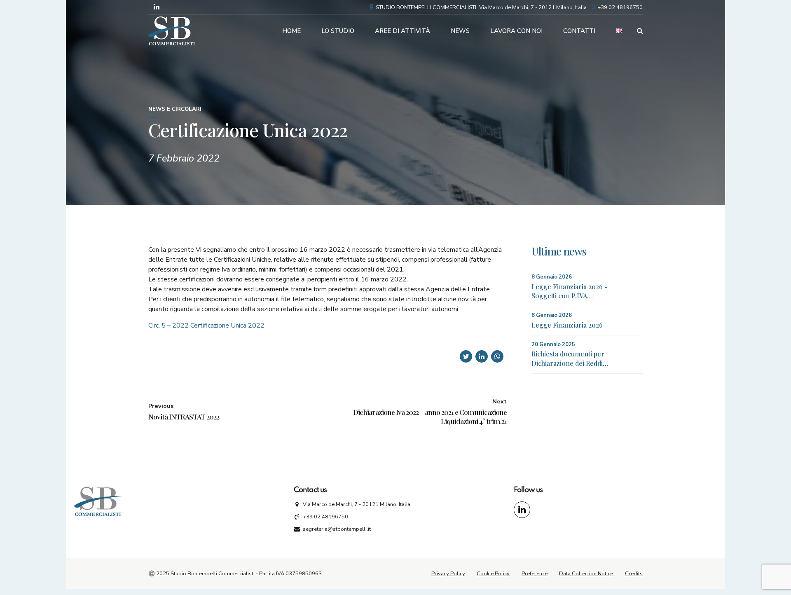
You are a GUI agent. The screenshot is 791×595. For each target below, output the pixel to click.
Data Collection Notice (586, 573)
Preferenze (535, 573)
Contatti (579, 31)
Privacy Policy (448, 573)
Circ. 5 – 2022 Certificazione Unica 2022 (206, 325)
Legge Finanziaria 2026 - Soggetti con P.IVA (569, 291)
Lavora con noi (516, 31)
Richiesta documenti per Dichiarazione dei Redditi (568, 358)
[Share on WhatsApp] (497, 356)
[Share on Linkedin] (481, 356)
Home (291, 31)
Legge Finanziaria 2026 (567, 325)
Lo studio (337, 31)
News (460, 31)
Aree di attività (402, 31)
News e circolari (174, 109)
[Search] (640, 31)
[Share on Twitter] (466, 356)
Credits (634, 573)
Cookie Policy (493, 573)
